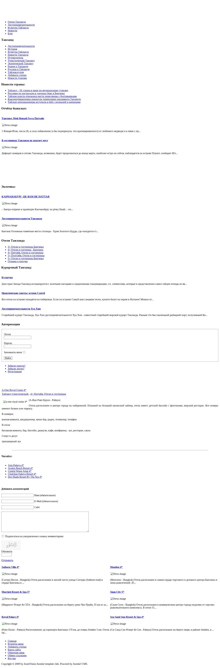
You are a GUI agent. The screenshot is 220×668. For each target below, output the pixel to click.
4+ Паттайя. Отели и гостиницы (48, 394)
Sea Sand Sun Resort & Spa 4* (127, 617)
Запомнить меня (13, 352)
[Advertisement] (110, 10)
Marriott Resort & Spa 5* (16, 592)
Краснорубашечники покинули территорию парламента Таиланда (44, 99)
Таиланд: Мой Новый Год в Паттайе (23, 118)
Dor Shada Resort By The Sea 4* (25, 477)
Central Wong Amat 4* (19, 471)
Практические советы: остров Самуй (23, 293)
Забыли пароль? (16, 365)
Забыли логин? (16, 368)
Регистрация (15, 371)
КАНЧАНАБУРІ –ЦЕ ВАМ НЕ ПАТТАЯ (25, 196)
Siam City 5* (117, 592)
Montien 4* (116, 567)
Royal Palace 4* (10, 617)
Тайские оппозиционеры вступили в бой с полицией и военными (44, 102)
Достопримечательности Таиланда (22, 218)
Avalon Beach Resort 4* (20, 468)
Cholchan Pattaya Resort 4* (22, 474)
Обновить (6, 551)
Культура (7, 277)
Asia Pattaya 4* (16, 465)
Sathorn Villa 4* (10, 567)
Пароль (8, 343)
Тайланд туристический (15, 394)
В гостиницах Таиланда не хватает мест (25, 140)
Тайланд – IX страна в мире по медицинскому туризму (38, 90)
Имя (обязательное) (45, 495)
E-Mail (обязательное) (46, 501)
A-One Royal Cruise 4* (14, 390)
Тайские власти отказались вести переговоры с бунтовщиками (42, 96)
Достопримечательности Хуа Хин (21, 308)
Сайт (37, 507)
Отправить (7, 560)
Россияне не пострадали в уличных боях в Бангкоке (36, 93)
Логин (7, 334)
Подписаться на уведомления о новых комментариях (34, 536)
